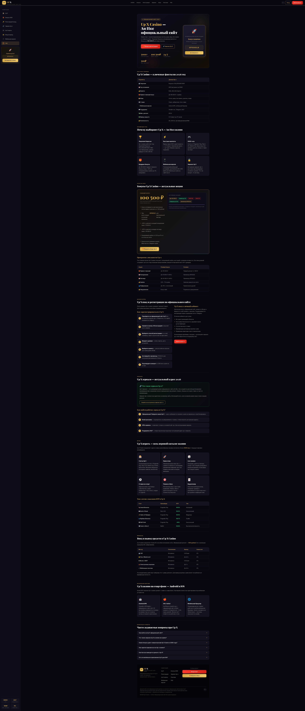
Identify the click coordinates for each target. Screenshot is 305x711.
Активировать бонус (10, 60)
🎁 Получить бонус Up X (149, 249)
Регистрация (146, 2)
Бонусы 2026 (7, 17)
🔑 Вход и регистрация (151, 46)
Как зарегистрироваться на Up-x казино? (152, 647)
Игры (159, 2)
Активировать (194, 52)
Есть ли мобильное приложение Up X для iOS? (153, 657)
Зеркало (154, 2)
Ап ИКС (132, 2)
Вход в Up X (194, 671)
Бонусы (139, 2)
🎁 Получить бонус (194, 675)
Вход (288, 2)
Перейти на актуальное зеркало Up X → (152, 402)
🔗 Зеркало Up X (168, 46)
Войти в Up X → (180, 341)
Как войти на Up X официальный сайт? (151, 633)
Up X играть (7, 30)
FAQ (171, 2)
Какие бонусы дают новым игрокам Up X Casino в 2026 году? (158, 642)
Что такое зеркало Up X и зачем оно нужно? (153, 638)
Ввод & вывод (8, 34)
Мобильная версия (9, 39)
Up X (5, 13)
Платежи (165, 2)
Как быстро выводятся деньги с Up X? (151, 652)
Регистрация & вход (9, 22)
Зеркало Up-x (8, 26)
